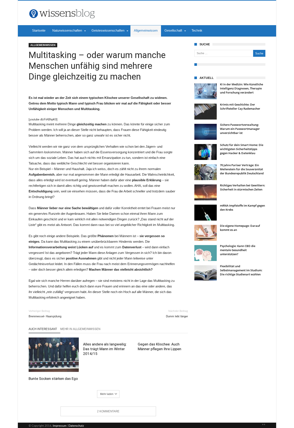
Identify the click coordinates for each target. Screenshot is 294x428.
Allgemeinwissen (43, 45)
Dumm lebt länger (177, 314)
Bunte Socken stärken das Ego (53, 378)
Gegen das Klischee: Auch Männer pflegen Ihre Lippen (159, 346)
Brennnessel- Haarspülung (45, 314)
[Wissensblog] (62, 7)
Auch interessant (43, 329)
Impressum (60, 426)
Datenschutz (76, 426)
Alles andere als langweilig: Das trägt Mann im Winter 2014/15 (105, 349)
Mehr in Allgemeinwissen (80, 329)
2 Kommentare (108, 411)
